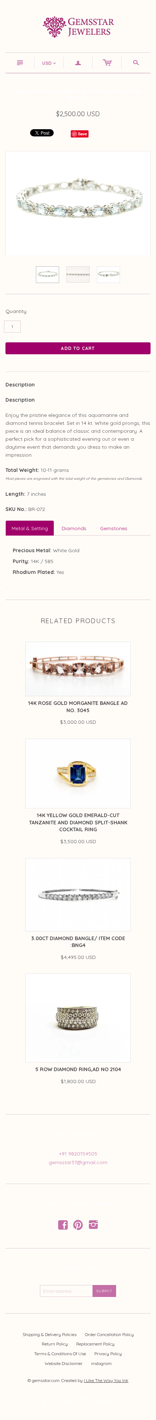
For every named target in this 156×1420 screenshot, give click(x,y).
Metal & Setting (30, 528)
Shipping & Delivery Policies (49, 1334)
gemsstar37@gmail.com (78, 1162)
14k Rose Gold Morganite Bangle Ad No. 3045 (78, 707)
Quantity (15, 311)
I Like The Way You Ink (106, 1380)
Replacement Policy (95, 1344)
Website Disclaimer (64, 1363)
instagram (101, 1363)
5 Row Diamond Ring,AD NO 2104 (78, 1069)
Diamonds (74, 528)
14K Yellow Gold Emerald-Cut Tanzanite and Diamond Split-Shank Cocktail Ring (78, 822)
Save (82, 133)
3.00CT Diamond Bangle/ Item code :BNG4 (78, 942)
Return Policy (55, 1344)
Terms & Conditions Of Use (60, 1353)
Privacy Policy (108, 1353)
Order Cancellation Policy (109, 1334)
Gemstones (113, 528)
